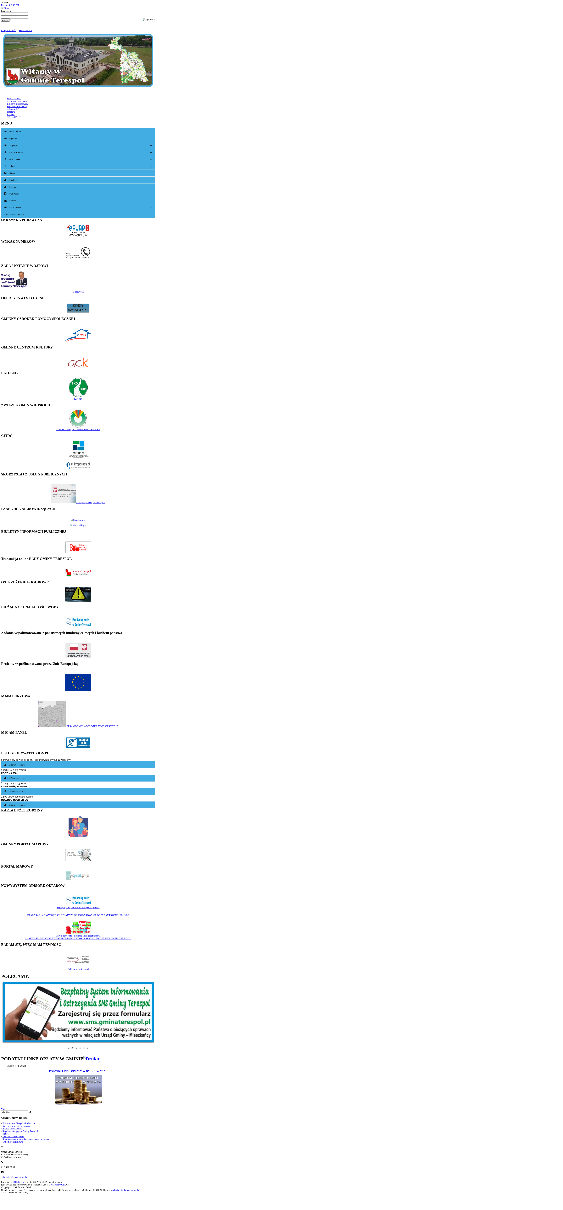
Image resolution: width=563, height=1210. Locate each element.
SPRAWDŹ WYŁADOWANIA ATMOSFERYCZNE (92, 726)
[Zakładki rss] (4, 1107)
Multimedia (80, 194)
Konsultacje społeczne (14, 214)
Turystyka (80, 146)
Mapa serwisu (25, 30)
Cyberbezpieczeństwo (12, 1140)
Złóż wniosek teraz (17, 764)
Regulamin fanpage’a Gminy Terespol (20, 1129)
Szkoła (80, 166)
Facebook (5, 5)
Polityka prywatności (12, 1127)
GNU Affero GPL (57, 1183)
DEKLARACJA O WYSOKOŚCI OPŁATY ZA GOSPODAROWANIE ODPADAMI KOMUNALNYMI (78, 915)
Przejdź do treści (8, 30)
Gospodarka (80, 159)
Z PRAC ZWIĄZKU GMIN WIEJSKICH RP (78, 429)
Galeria (12, 173)
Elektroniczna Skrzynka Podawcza (18, 1121)
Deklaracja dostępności (78, 969)
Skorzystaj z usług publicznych (90, 502)
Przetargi (13, 180)
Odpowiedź (78, 291)
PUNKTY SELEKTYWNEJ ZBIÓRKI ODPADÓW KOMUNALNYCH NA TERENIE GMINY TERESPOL (78, 938)
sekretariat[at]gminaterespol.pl (126, 1188)
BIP (17, 5)
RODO (5, 1132)
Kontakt (12, 200)
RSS (13, 5)
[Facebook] (1, 1107)
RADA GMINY (80, 208)
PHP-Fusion (18, 1180)
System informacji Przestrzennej (17, 1124)
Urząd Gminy (80, 132)
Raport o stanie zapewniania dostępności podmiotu (25, 1137)
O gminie (80, 139)
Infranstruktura (80, 152)
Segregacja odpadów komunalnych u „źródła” (78, 907)
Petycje (12, 187)
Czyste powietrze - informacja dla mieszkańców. (78, 935)
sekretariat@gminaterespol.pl (14, 1175)
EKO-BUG (78, 399)
